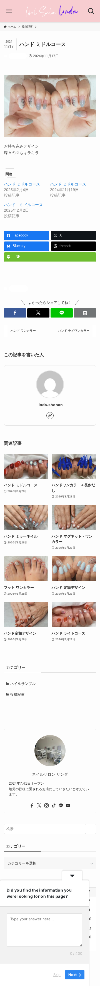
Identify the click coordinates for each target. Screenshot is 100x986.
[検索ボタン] (91, 11)
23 (89, 928)
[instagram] (46, 805)
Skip (57, 974)
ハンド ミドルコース (22, 184)
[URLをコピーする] (85, 312)
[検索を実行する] (90, 829)
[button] (15, 312)
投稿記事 (18, 56)
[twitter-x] (39, 805)
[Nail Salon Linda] (50, 11)
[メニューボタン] (9, 11)
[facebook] (32, 805)
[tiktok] (53, 805)
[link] (50, 415)
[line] (61, 805)
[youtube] (68, 805)
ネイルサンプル (23, 684)
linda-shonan (50, 404)
